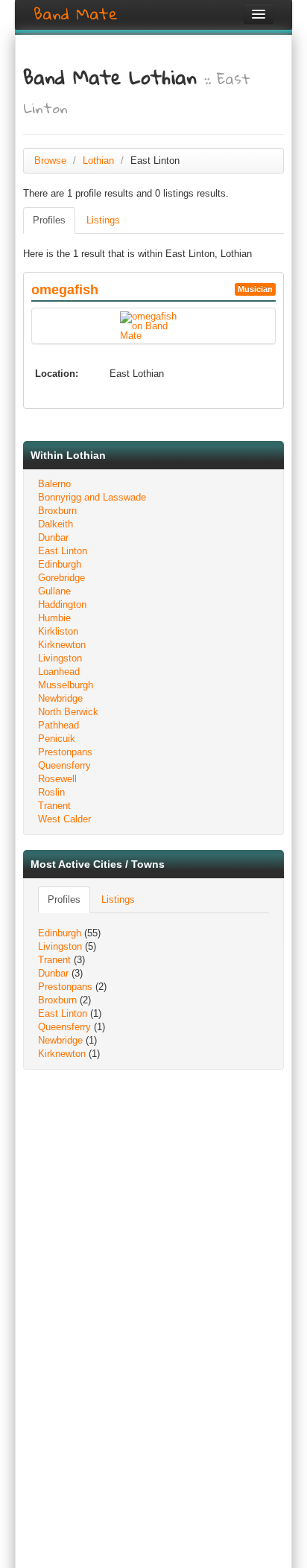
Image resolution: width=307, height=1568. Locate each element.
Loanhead (59, 671)
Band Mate (76, 14)
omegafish (64, 289)
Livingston (60, 658)
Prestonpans (65, 752)
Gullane (54, 591)
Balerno (54, 483)
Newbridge (60, 698)
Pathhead (58, 725)
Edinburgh (59, 564)
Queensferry (64, 765)
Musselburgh (65, 685)
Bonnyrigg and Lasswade (92, 497)
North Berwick (68, 711)
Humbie (54, 617)
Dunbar (53, 537)
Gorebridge (61, 577)
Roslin (51, 792)
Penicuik (56, 738)
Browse (50, 160)
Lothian (98, 160)
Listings (103, 220)
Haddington (62, 604)
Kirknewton (62, 644)
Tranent (54, 805)
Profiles (49, 220)
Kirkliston (58, 631)
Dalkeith (55, 524)
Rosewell (57, 778)
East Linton (62, 550)
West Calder (64, 819)
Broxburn (57, 510)
